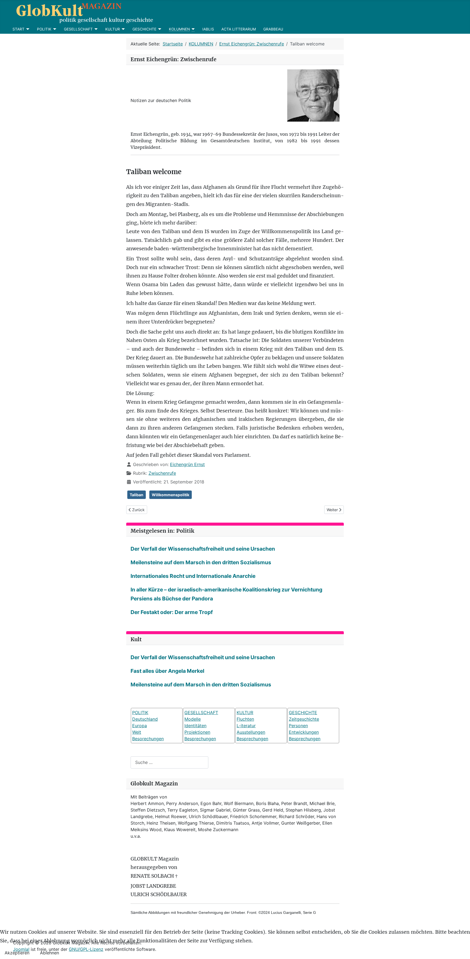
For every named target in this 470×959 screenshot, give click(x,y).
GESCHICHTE (144, 29)
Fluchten (245, 719)
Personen (298, 725)
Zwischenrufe (162, 473)
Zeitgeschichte (304, 719)
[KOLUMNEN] (192, 29)
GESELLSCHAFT (78, 29)
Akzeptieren (17, 952)
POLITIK (44, 29)
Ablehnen (49, 952)
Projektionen (197, 732)
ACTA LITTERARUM (238, 29)
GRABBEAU (273, 29)
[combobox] (169, 762)
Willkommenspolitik (170, 494)
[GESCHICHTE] (159, 29)
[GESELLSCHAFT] (95, 29)
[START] (27, 29)
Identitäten (195, 725)
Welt (136, 732)
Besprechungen (200, 738)
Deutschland (145, 719)
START (18, 29)
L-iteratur (246, 725)
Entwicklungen (304, 732)
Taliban (136, 494)
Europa (139, 725)
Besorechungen (148, 738)
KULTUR (112, 29)
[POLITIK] (54, 29)
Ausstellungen (251, 732)
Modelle (192, 719)
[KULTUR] (122, 29)
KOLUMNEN (179, 29)
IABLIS (208, 29)
